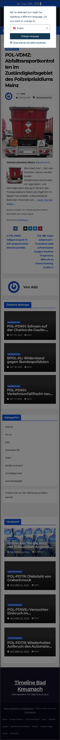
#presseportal (44, 97)
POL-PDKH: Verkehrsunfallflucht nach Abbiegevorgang (29, 394)
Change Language (30, 36)
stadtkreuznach (14, 465)
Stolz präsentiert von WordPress (18, 708)
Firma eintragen (32, 719)
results (35, 726)
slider (8, 457)
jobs (7, 442)
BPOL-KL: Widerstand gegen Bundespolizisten (28, 360)
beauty (9, 426)
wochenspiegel (13, 480)
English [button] (20, 28)
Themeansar (30, 712)
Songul (39, 552)
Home (4, 719)
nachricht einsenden (20, 726)
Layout (5, 726)
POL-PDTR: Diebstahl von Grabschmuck (29, 578)
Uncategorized (13, 473)
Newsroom (43, 162)
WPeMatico (23, 220)
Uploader (14, 733)
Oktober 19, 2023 (20, 585)
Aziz (23, 93)
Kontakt (52, 719)
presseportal (12, 49)
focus (8, 434)
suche (5, 733)
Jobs (44, 719)
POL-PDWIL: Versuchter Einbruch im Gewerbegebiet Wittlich (28, 613)
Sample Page (46, 726)
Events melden (16, 719)
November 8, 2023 (20, 552)
